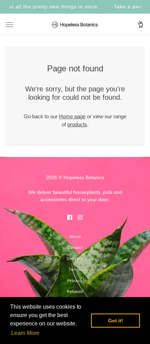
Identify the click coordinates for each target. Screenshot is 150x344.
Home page (72, 116)
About (75, 236)
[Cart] (140, 24)
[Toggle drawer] (9, 24)
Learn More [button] (25, 333)
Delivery (75, 259)
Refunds (75, 291)
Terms (75, 269)
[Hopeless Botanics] (75, 24)
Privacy (75, 281)
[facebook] (70, 217)
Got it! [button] (115, 320)
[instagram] (80, 217)
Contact (75, 247)
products (77, 124)
